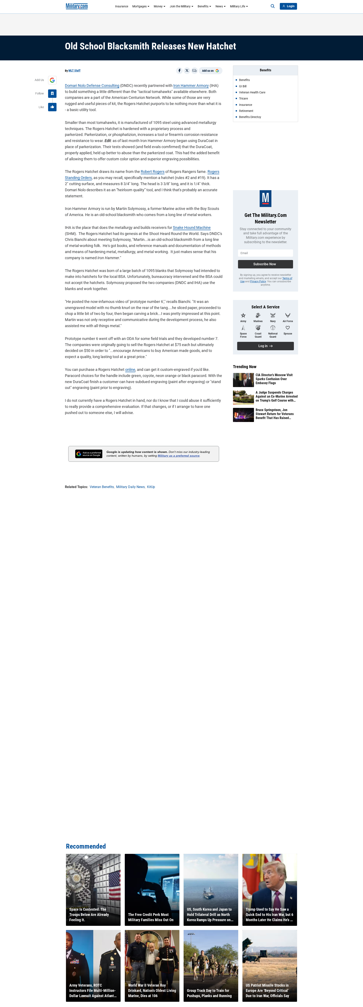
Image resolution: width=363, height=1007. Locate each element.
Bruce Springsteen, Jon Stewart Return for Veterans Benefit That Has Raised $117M (275, 414)
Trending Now (244, 367)
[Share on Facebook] (179, 70)
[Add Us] (52, 80)
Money (158, 6)
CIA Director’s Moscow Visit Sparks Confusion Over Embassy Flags (274, 379)
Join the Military (180, 6)
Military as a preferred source (179, 455)
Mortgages (139, 6)
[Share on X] (187, 70)
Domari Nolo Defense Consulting (92, 85)
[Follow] (52, 93)
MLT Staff (74, 70)
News (219, 6)
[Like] (52, 107)
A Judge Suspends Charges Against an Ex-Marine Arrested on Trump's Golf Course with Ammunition (277, 396)
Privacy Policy (258, 281)
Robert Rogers (152, 171)
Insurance (121, 6)
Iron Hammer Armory (191, 85)
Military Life (237, 6)
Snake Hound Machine (192, 227)
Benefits (203, 6)
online (130, 369)
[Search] (273, 6)
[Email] (194, 70)
